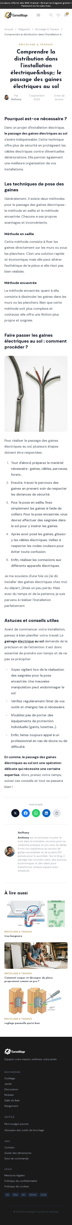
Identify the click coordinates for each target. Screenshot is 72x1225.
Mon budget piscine (16, 1124)
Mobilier (9, 1095)
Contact (9, 1147)
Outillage (9, 1078)
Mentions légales (14, 1175)
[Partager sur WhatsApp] (36, 813)
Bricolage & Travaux (47, 29)
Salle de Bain (12, 1100)
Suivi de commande (16, 1158)
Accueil (8, 29)
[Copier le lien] (57, 813)
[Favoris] (58, 15)
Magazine (24, 29)
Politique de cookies (16, 1186)
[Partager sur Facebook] (26, 813)
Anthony (16, 99)
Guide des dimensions (17, 1153)
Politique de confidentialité (20, 1181)
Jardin (8, 1083)
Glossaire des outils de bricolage (24, 1130)
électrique (26, 641)
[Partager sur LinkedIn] (46, 813)
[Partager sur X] (15, 813)
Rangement (11, 1106)
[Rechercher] (51, 15)
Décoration (11, 1089)
